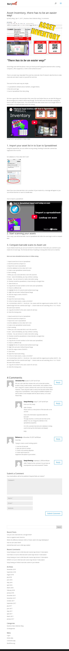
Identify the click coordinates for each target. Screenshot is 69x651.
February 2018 (11, 590)
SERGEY (9, 560)
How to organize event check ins (16, 537)
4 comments (45, 18)
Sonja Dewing (28, 402)
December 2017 (11, 595)
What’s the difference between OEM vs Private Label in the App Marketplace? (28, 540)
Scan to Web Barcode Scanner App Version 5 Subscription (32, 552)
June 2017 (9, 608)
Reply (58, 382)
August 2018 (10, 574)
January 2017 (10, 619)
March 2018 (10, 587)
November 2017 (11, 598)
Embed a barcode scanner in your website (28, 562)
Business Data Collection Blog (32, 18)
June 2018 (9, 580)
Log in (8, 635)
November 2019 (11, 569)
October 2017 (10, 601)
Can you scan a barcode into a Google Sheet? (19, 534)
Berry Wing (11, 18)
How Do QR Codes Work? (14, 542)
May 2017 (9, 611)
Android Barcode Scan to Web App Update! (18, 545)
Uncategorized (11, 628)
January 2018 (10, 593)
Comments (11, 640)
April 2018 (9, 585)
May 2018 (9, 582)
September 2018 (11, 572)
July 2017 (9, 606)
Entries (10, 638)
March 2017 (10, 616)
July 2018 (9, 577)
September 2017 (11, 603)
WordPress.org (11, 643)
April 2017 (9, 614)
